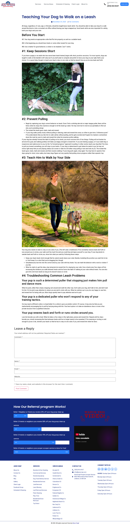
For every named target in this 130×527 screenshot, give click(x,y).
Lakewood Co (57, 507)
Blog (15, 476)
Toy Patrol (36, 503)
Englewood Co (57, 487)
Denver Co (56, 484)
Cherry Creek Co (57, 478)
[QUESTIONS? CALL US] (105, 4)
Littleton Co (56, 510)
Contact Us (17, 473)
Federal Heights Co (58, 493)
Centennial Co (57, 476)
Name (17, 361)
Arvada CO (56, 470)
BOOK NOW (124, 4)
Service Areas (48, 4)
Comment (18, 337)
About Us (84, 4)
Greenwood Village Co (59, 498)
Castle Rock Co (57, 473)
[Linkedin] (102, 469)
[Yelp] (115, 469)
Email (16, 369)
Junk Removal (37, 484)
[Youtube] (105, 469)
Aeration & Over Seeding (40, 470)
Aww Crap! (76, 523)
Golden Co (56, 496)
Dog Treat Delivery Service (41, 478)
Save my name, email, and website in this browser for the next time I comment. (44, 384)
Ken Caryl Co (56, 504)
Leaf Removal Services (40, 490)
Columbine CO (57, 481)
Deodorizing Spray (38, 476)
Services (38, 4)
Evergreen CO (57, 490)
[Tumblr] (112, 469)
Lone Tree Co (57, 513)
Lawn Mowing (37, 487)
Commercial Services (39, 473)
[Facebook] (99, 469)
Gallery (16, 481)
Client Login (75, 4)
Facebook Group (18, 487)
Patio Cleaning (37, 493)
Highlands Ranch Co (59, 501)
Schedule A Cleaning (63, 4)
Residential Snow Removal (38, 499)
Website (17, 376)
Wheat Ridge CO (57, 518)
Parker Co (56, 516)
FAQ (15, 478)
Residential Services (39, 481)
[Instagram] (109, 469)
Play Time (36, 496)
